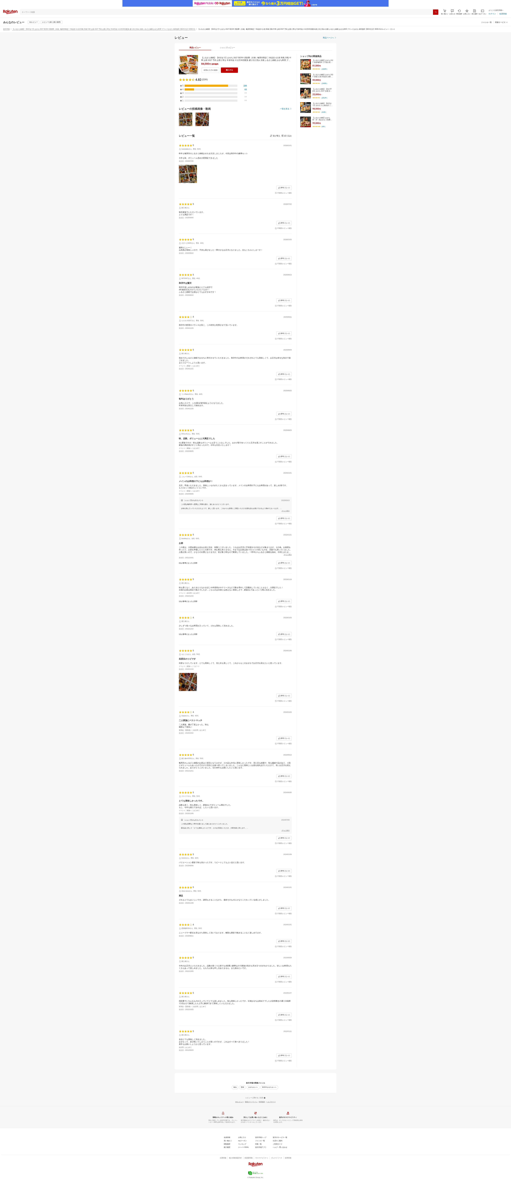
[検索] (435, 12)
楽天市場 (6, 29)
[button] (452, 12)
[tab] (195, 47)
